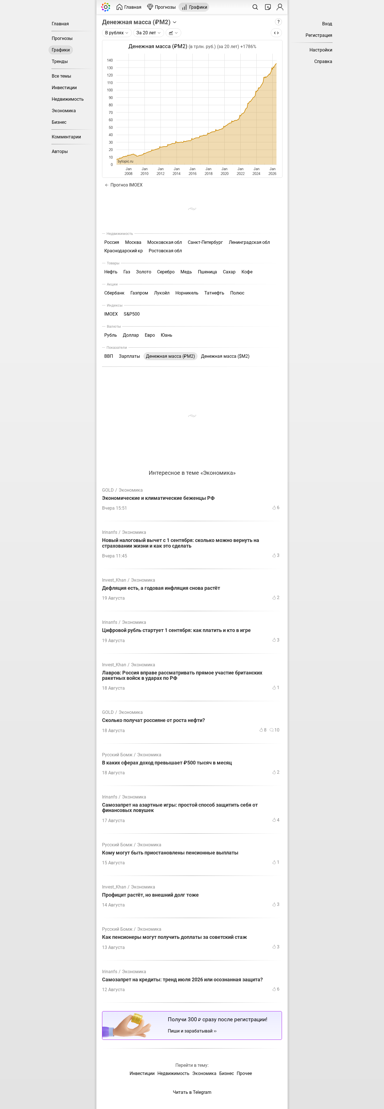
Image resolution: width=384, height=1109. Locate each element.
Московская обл (164, 242)
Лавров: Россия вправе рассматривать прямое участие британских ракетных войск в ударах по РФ (182, 675)
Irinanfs (109, 532)
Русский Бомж (117, 754)
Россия (111, 242)
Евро (150, 335)
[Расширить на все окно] (276, 32)
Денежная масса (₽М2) (137, 22)
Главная (60, 23)
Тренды (60, 61)
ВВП (108, 356)
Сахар (229, 272)
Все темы (61, 76)
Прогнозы (62, 38)
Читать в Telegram (192, 1092)
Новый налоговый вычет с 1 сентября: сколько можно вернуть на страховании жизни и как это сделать (180, 543)
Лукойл (162, 293)
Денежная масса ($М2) (225, 356)
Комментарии (66, 137)
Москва (133, 242)
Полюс (237, 293)
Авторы (60, 151)
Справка (323, 61)
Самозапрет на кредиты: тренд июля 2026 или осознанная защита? (182, 979)
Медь (186, 272)
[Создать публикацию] (268, 7)
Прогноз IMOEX (126, 185)
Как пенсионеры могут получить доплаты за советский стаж (174, 937)
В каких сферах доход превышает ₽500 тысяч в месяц (167, 763)
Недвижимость (68, 99)
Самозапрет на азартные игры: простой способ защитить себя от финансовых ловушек (180, 807)
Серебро (166, 272)
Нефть (111, 272)
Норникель (186, 293)
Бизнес (59, 122)
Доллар (131, 335)
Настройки (321, 50)
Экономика (64, 110)
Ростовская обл (165, 250)
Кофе (246, 272)
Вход (327, 23)
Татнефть (214, 293)
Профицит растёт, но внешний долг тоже (150, 895)
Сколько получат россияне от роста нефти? (153, 720)
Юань (166, 335)
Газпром (139, 293)
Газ (126, 272)
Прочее (244, 1073)
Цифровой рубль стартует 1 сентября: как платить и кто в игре (176, 630)
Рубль (110, 335)
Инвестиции (64, 87)
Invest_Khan (114, 580)
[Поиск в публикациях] (255, 7)
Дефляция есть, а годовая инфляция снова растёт (161, 588)
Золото (143, 272)
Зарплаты (129, 356)
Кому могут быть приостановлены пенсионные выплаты (170, 853)
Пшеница (207, 272)
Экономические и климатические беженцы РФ (158, 498)
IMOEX (111, 314)
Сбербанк (114, 293)
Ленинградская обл (249, 242)
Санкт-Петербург (205, 242)
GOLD (108, 490)
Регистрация (319, 35)
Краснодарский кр (123, 250)
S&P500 (132, 314)
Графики (61, 50)
